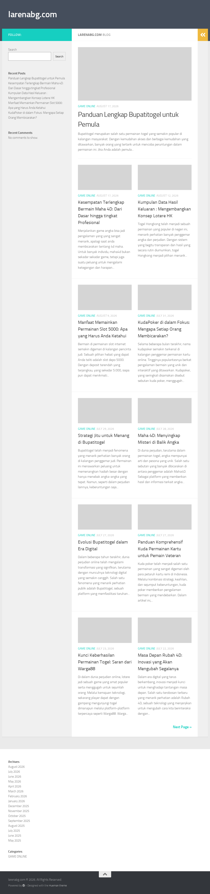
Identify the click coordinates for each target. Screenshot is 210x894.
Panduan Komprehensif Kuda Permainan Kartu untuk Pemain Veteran (160, 548)
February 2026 (17, 796)
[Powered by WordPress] (23, 885)
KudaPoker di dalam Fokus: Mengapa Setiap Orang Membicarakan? (164, 329)
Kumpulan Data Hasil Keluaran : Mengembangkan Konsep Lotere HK (164, 209)
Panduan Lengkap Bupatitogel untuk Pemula (36, 78)
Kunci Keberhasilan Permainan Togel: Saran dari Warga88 (105, 662)
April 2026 (14, 786)
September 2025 (19, 821)
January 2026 (16, 801)
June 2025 (14, 835)
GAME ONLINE (86, 106)
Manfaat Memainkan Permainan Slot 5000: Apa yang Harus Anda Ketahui (103, 329)
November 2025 (18, 811)
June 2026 (14, 776)
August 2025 (16, 826)
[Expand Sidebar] (203, 35)
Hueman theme (58, 885)
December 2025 (18, 806)
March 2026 (15, 791)
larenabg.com (32, 14)
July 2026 (14, 771)
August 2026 (16, 767)
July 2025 (14, 831)
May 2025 (14, 840)
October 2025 (17, 816)
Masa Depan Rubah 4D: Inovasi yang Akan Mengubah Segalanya (160, 662)
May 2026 (14, 781)
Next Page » (182, 727)
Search (12, 49)
